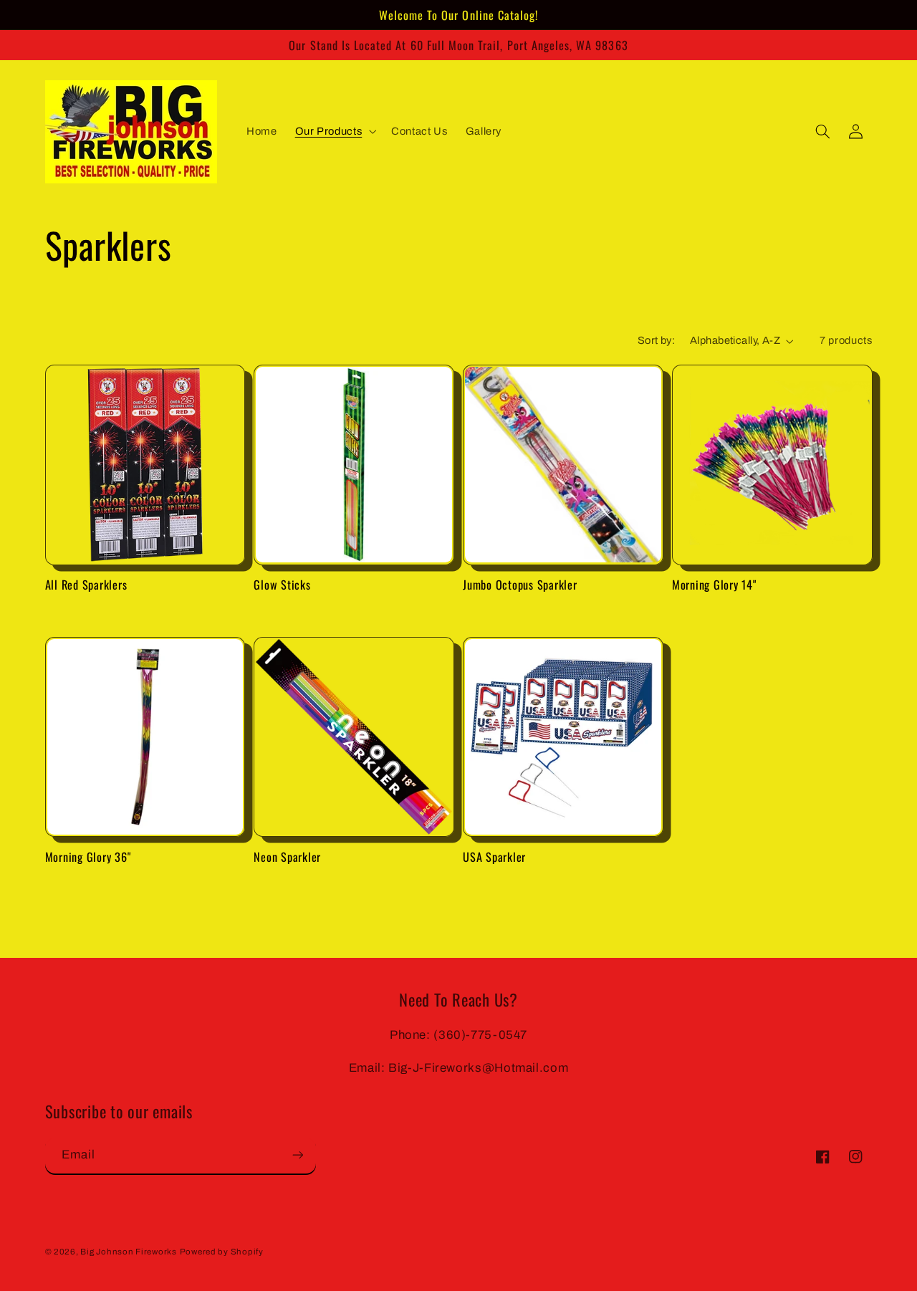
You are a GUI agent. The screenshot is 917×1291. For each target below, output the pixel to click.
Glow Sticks (282, 584)
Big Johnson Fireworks (128, 1251)
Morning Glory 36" (88, 857)
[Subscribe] (297, 1154)
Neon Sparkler (287, 857)
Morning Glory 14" (714, 584)
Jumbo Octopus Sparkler (520, 584)
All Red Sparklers (86, 584)
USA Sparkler (494, 857)
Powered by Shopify (222, 1251)
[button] (334, 132)
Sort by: (656, 340)
